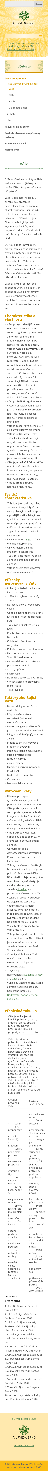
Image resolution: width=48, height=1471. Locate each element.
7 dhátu (11, 114)
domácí (21, 889)
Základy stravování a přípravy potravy (22, 135)
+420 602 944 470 (24, 1445)
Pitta (11, 95)
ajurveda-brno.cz (20, 1464)
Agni (28, 539)
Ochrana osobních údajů (29, 1467)
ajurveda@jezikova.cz (24, 1418)
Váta (11, 88)
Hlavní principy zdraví (17, 126)
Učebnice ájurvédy (26, 43)
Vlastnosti (12, 120)
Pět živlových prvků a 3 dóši (20, 48)
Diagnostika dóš (18, 107)
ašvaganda (28, 974)
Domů (10, 43)
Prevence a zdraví (15, 143)
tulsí (14, 978)
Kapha (12, 101)
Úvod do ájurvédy (17, 46)
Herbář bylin (12, 149)
